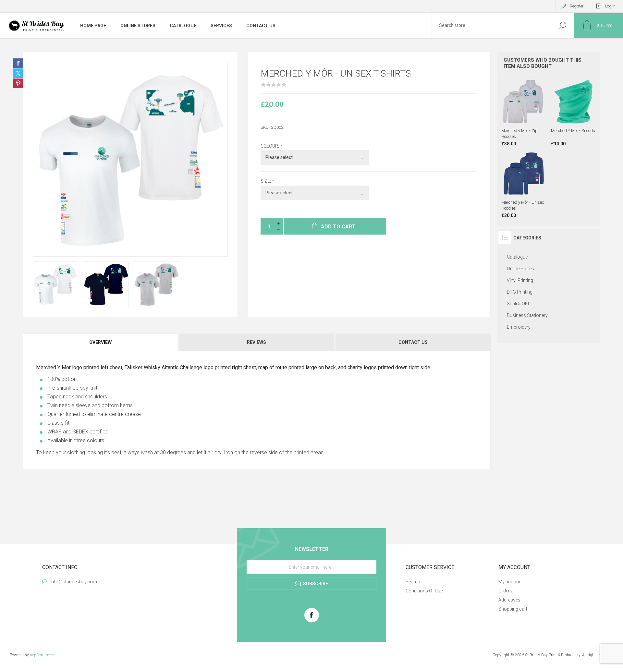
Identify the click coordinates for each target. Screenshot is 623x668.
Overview (100, 342)
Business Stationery (527, 315)
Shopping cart (512, 609)
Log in (610, 6)
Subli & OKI (518, 303)
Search (562, 25)
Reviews (256, 342)
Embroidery (519, 327)
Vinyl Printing (520, 280)
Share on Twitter (18, 73)
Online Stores (520, 268)
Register (576, 6)
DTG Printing (519, 292)
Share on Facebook (18, 63)
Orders (505, 590)
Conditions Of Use (424, 590)
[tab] (101, 342)
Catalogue (517, 257)
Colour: (270, 146)
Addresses (509, 599)
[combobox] (491, 25)
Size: (266, 181)
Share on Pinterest (18, 83)
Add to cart (533, 108)
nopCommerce (42, 655)
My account (510, 581)
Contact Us (413, 342)
